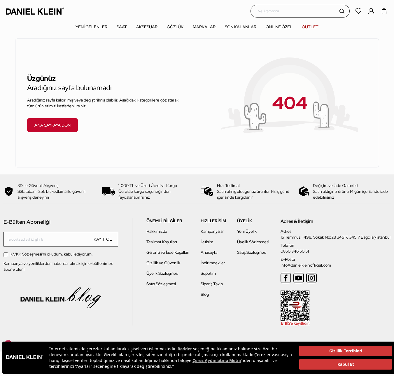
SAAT (122, 26)
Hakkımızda (156, 231)
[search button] (342, 11)
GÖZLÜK (175, 26)
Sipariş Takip (212, 283)
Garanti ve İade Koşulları (167, 252)
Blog (205, 294)
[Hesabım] (371, 11)
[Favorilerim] (359, 11)
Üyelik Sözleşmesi (162, 273)
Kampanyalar (212, 231)
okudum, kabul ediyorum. (51, 254)
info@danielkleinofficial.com (306, 265)
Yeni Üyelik (247, 231)
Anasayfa (209, 252)
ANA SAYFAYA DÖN (52, 125)
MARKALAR (204, 26)
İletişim (207, 241)
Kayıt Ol (103, 239)
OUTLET (310, 26)
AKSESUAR (146, 26)
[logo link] (35, 11)
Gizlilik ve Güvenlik (163, 262)
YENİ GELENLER (91, 26)
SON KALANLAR (240, 26)
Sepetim (208, 273)
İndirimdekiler (213, 262)
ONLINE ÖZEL (279, 26)
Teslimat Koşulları (161, 241)
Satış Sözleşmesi (161, 283)
